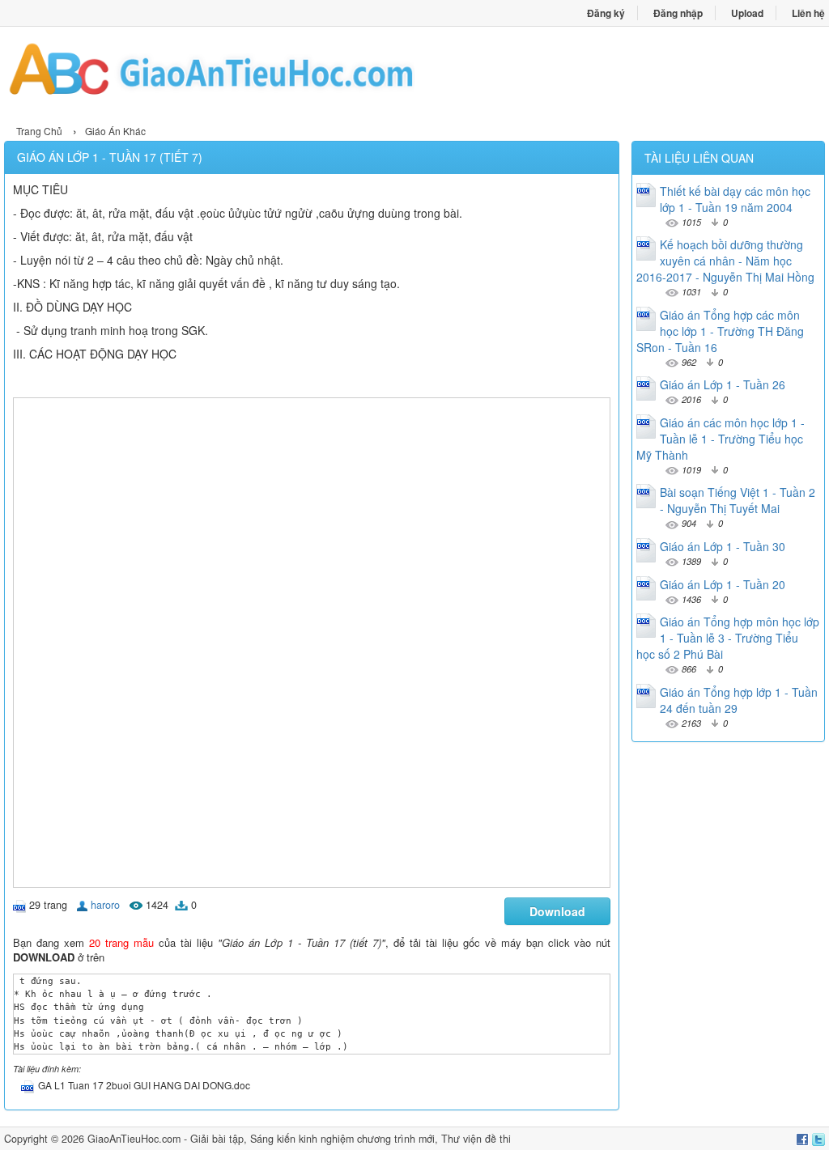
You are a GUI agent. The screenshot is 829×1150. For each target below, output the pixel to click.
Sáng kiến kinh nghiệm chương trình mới (342, 1138)
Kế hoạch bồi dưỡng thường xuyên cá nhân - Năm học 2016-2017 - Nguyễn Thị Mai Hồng (725, 260)
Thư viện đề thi (476, 1138)
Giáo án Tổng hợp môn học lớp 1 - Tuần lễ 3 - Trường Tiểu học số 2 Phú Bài (727, 637)
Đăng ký (606, 13)
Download (557, 911)
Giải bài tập (217, 1138)
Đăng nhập (678, 13)
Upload (747, 13)
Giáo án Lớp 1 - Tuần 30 (722, 546)
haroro (105, 905)
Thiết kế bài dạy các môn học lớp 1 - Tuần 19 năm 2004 (735, 199)
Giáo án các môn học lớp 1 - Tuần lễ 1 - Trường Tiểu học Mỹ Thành (720, 438)
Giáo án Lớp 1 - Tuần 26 (722, 384)
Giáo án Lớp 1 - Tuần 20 (722, 584)
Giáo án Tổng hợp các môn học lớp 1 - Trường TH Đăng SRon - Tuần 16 (720, 331)
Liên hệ (808, 13)
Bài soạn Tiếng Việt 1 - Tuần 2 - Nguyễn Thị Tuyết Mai (737, 500)
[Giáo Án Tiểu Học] (209, 73)
